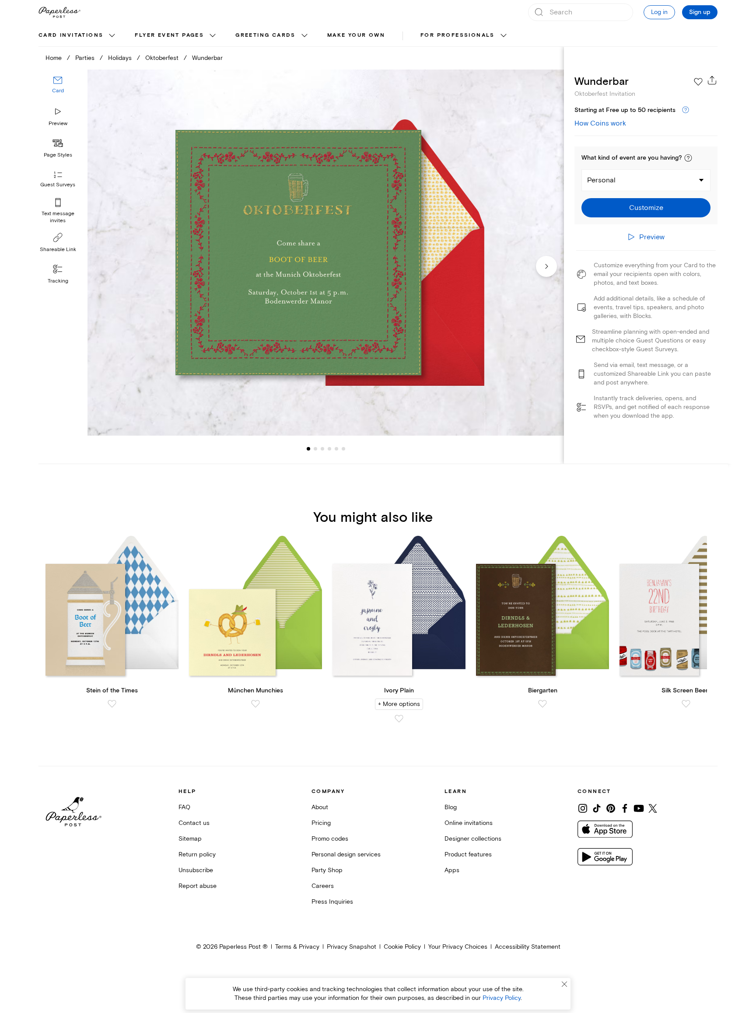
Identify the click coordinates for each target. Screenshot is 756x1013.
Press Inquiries (332, 901)
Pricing (321, 823)
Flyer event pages (169, 35)
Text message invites (58, 217)
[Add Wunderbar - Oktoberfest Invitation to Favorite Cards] (698, 82)
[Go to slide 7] (343, 449)
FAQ (184, 807)
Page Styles (58, 155)
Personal (601, 180)
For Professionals (457, 35)
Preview (58, 123)
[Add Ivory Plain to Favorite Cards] (399, 718)
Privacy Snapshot (351, 946)
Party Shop (327, 870)
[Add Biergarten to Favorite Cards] (542, 704)
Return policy (197, 854)
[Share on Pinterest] (611, 808)
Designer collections (472, 838)
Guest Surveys (57, 185)
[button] (688, 158)
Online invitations (468, 823)
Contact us (194, 823)
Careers (323, 886)
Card (58, 90)
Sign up (699, 12)
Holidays (120, 58)
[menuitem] (77, 35)
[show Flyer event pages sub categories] (212, 36)
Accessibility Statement (527, 946)
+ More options (399, 704)
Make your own (356, 35)
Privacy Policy (502, 998)
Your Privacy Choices (457, 946)
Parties (84, 58)
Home (54, 58)
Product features (468, 854)
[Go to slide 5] (329, 449)
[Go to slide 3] (315, 449)
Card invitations (70, 35)
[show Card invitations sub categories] (112, 36)
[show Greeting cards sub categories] (304, 36)
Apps (451, 870)
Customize (646, 207)
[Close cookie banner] (564, 984)
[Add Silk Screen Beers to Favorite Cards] (686, 704)
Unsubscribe (195, 870)
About (320, 807)
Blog (450, 807)
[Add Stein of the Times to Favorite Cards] (112, 704)
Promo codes (330, 838)
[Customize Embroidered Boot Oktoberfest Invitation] (325, 253)
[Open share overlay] (712, 80)
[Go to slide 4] (322, 449)
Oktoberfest (161, 58)
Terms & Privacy (297, 946)
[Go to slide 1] (308, 449)
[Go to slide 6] (336, 449)
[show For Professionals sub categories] (503, 36)
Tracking (58, 281)
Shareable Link (58, 249)
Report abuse (197, 886)
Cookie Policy (402, 946)
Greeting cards (265, 35)
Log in (659, 12)
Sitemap (190, 838)
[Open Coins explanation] (686, 110)
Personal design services (346, 854)
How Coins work (600, 123)
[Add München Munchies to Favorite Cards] (255, 704)
